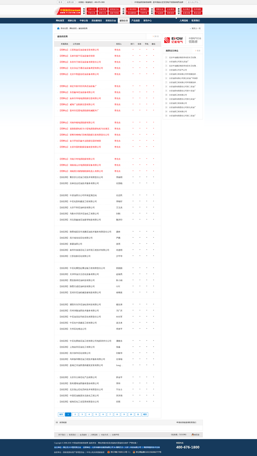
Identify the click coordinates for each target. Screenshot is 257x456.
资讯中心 (147, 20)
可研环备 (143, 13)
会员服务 (83, 435)
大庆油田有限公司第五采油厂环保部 (182, 78)
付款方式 (104, 435)
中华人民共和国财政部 (95, 452)
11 (138, 414)
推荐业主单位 (172, 51)
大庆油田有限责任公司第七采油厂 (181, 99)
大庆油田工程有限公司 (176, 95)
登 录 (60, 2)
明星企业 (159, 9)
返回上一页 (195, 28)
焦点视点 (186, 9)
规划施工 (143, 9)
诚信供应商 (62, 36)
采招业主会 (114, 9)
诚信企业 (124, 20)
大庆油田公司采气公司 (176, 70)
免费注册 (70, 2)
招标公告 (91, 9)
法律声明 (115, 435)
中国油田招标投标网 (80, 443)
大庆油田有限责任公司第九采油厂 (181, 107)
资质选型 (170, 13)
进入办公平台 (193, 2)
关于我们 (61, 435)
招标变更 (102, 9)
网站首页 (60, 20)
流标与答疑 (114, 13)
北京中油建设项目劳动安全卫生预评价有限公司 (182, 57)
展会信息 (197, 13)
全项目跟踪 (132, 9)
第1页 (156, 36)
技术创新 (197, 9)
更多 (198, 51)
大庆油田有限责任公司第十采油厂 (181, 91)
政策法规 (186, 13)
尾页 (145, 414)
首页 (61, 414)
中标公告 (91, 13)
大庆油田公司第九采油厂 (177, 62)
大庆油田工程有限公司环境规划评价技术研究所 (182, 74)
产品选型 (159, 13)
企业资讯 (170, 9)
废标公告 (102, 13)
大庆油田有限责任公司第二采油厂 (181, 87)
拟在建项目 (132, 13)
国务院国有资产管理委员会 (73, 452)
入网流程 (184, 20)
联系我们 (196, 20)
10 (131, 414)
